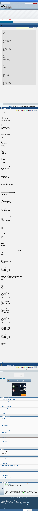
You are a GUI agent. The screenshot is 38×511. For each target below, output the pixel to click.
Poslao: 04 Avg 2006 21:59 (10, 365)
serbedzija (4, 365)
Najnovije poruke (12, 497)
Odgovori (3, 378)
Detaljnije (10, 484)
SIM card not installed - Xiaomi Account (7, 401)
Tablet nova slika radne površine (6, 406)
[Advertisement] (19, 13)
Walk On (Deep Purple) (10, 17)
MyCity (1, 17)
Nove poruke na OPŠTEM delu (5, 416)
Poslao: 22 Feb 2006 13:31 (10, 108)
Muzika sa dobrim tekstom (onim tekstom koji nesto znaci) (10, 465)
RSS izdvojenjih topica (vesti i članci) (7, 477)
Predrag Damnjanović (12, 507)
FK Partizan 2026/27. (5, 423)
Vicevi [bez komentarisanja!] (6, 430)
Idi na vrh (36, 25)
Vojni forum (26, 499)
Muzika (3, 17)
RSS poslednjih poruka (5, 475)
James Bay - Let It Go (5, 458)
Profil (2, 362)
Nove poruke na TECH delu (5, 397)
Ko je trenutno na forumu (4, 482)
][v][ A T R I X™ (5, 25)
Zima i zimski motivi (4, 418)
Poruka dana (3, 443)
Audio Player (3, 413)
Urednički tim (19, 497)
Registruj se (10, 106)
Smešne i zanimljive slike (5, 441)
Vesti (24, 499)
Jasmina (4, 108)
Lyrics (6, 17)
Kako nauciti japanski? (5, 432)
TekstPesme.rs (23, 500)
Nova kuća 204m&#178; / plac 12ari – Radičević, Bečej (9, 427)
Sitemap (16, 497)
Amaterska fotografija (5, 420)
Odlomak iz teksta (4, 463)
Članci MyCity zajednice (25, 497)
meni (9, 1)
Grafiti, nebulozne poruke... (5, 425)
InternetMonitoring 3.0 (5, 408)
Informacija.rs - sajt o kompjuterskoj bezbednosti (8, 399)
